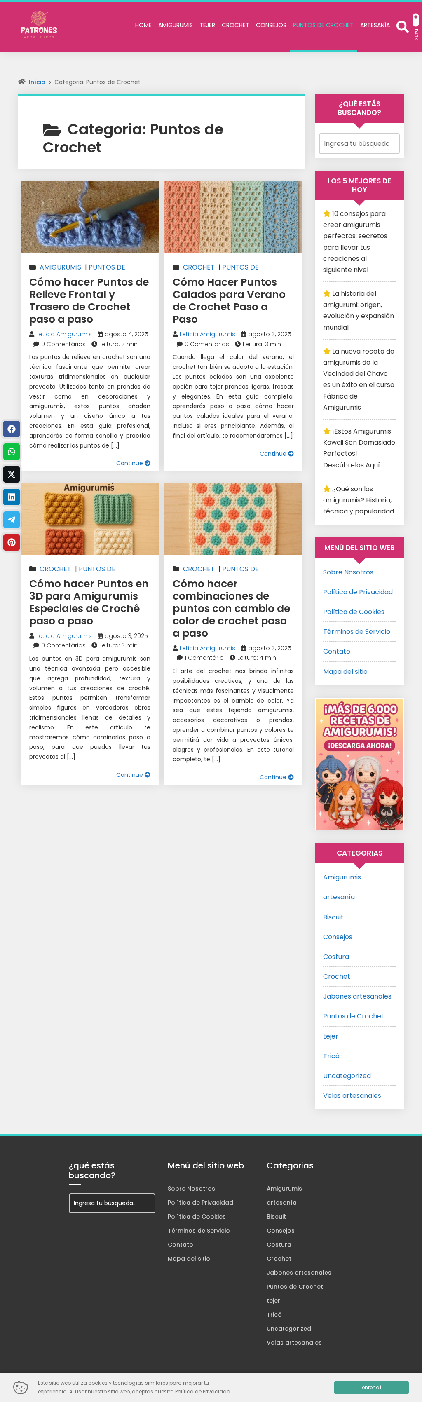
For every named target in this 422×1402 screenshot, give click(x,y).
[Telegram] (11, 519)
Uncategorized (347, 1076)
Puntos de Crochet (353, 1016)
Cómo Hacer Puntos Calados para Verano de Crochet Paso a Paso (229, 300)
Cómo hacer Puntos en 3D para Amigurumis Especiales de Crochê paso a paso (89, 602)
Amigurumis (60, 267)
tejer (330, 1036)
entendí (371, 1387)
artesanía (339, 897)
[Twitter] (11, 474)
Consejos (337, 937)
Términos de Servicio (356, 631)
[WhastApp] (11, 451)
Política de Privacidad (358, 592)
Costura (336, 956)
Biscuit (333, 917)
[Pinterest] (11, 542)
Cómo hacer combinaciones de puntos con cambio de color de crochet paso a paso (231, 608)
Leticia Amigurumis (64, 334)
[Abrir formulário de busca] (402, 26)
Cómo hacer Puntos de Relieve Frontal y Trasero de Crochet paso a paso (89, 300)
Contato (336, 651)
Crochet (199, 267)
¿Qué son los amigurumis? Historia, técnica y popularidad (358, 500)
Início (37, 82)
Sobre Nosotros (348, 572)
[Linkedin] (11, 497)
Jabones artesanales (357, 996)
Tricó (331, 1056)
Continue (130, 463)
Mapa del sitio (345, 671)
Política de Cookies (353, 612)
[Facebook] (11, 429)
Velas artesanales (352, 1095)
